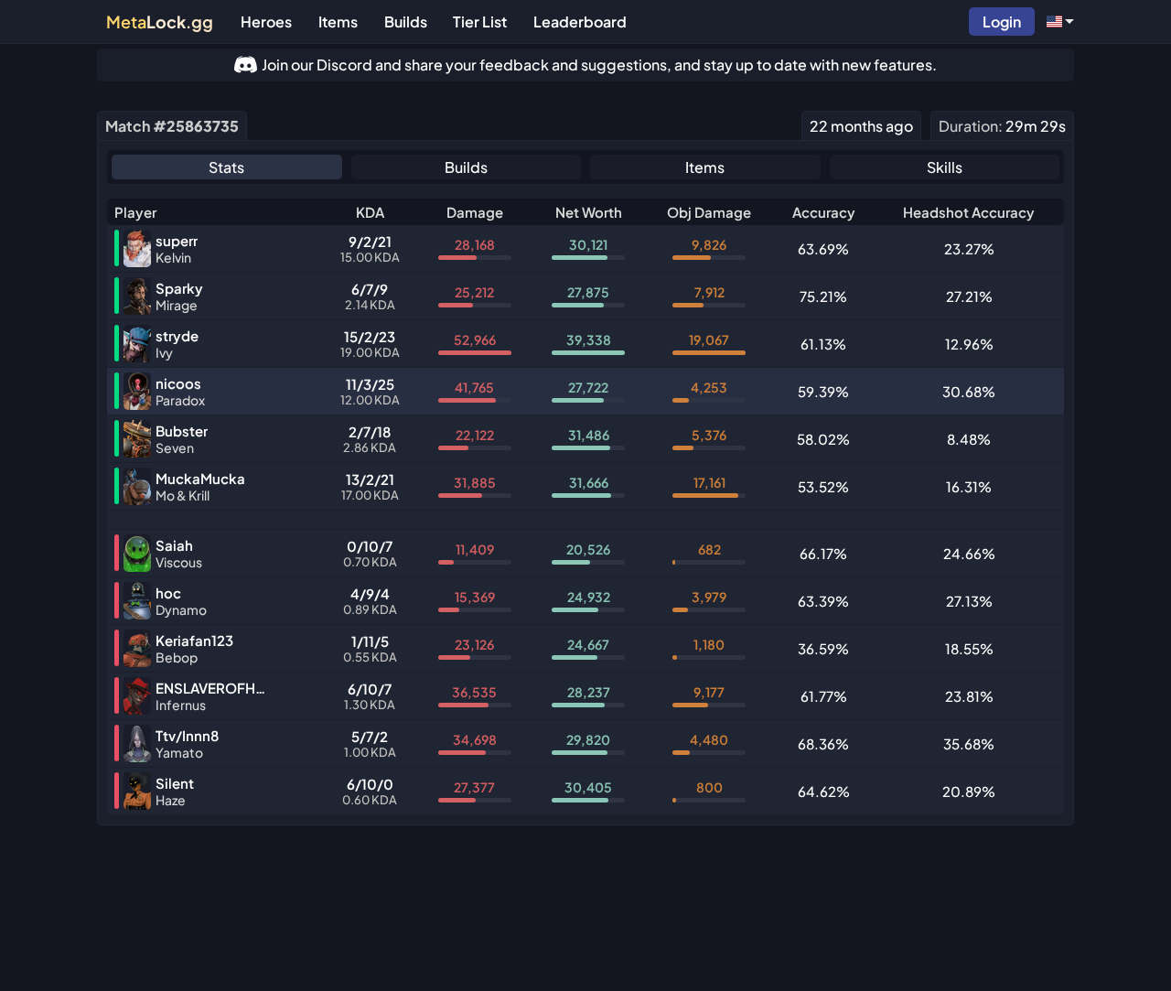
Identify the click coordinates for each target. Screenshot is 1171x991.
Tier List (480, 21)
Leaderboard (580, 21)
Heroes (266, 21)
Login (1002, 21)
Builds (405, 21)
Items (338, 21)
